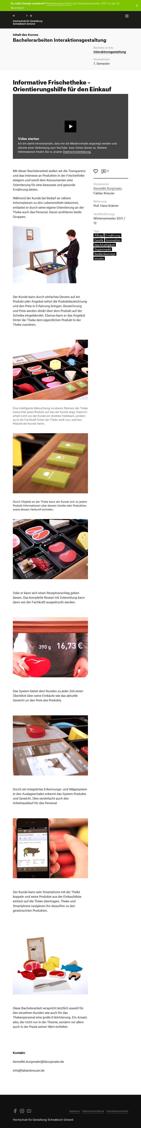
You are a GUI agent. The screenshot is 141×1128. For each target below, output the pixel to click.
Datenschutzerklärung (77, 151)
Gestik (98, 240)
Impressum (74, 1111)
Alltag (98, 235)
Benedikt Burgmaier (107, 188)
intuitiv (99, 258)
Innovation (113, 240)
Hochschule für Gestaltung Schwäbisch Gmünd (43, 1119)
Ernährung (112, 235)
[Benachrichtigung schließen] (136, 5)
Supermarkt (102, 249)
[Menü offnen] (127, 16)
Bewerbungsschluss (59, 3)
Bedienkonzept (104, 254)
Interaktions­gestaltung (109, 51)
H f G (27, 19)
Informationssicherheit (117, 1111)
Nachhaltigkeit (104, 244)
